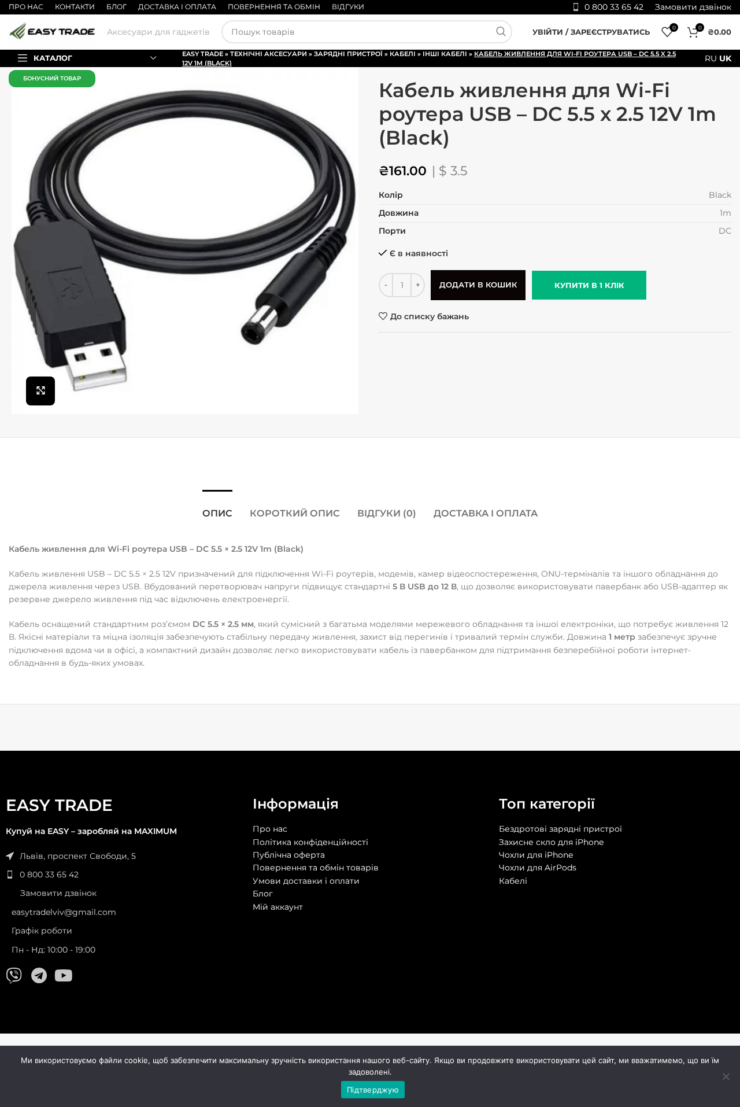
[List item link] (123, 874)
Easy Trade (202, 54)
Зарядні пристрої (348, 54)
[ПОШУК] (500, 31)
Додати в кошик (478, 284)
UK (725, 58)
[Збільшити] (40, 391)
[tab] (217, 507)
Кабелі (403, 54)
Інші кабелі (445, 54)
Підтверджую (373, 1089)
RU (711, 58)
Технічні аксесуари (268, 54)
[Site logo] (52, 31)
